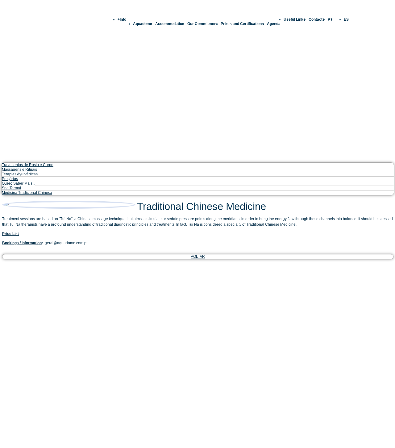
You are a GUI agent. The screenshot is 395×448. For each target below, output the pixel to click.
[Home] (197, 10)
